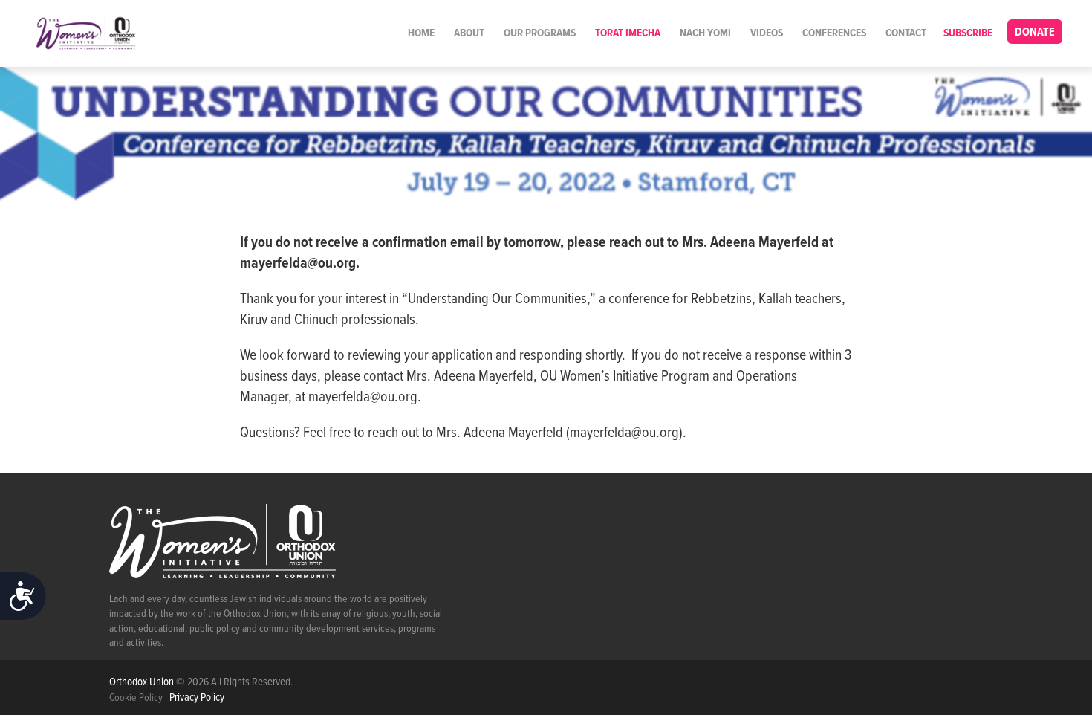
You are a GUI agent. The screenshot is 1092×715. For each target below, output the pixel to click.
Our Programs (540, 33)
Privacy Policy (196, 697)
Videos (766, 33)
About (469, 33)
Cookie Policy (136, 698)
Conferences (834, 33)
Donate (1035, 32)
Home (421, 33)
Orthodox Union (142, 682)
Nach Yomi (705, 33)
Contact (905, 33)
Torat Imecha (627, 33)
